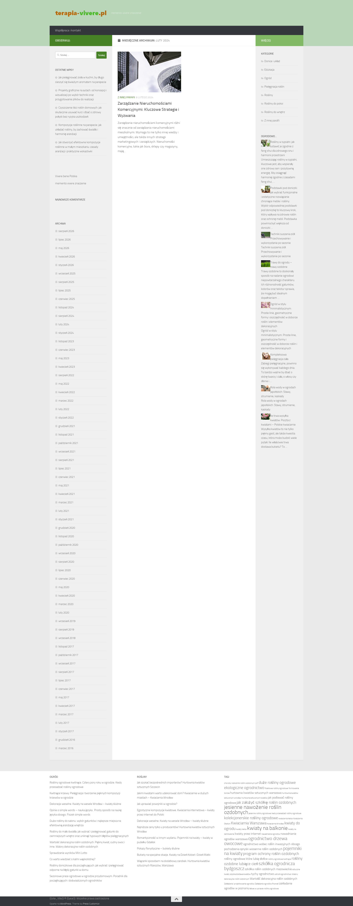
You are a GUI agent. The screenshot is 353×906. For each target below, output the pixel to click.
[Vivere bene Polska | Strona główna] (81, 12)
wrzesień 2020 (66, 553)
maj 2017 (63, 697)
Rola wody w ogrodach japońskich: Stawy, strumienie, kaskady (278, 392)
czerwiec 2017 (66, 689)
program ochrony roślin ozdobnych (271, 853)
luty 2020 (63, 612)
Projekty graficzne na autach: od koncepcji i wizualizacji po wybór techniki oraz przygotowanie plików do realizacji (81, 95)
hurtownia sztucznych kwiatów (255, 798)
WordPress (65, 903)
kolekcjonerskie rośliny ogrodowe (251, 818)
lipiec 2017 (64, 680)
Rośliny (268, 95)
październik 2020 (68, 544)
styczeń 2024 (66, 332)
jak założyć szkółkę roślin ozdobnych (266, 802)
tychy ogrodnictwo (262, 874)
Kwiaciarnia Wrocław (275, 824)
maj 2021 (63, 485)
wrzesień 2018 (66, 638)
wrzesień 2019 (66, 621)
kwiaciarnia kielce (286, 818)
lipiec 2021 (64, 468)
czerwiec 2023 (66, 349)
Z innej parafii (126, 97)
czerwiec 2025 (66, 299)
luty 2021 (63, 511)
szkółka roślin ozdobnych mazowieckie (268, 869)
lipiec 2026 (64, 239)
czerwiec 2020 (66, 578)
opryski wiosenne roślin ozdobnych (261, 849)
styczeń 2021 (66, 519)
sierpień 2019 (66, 629)
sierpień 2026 (66, 231)
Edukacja (269, 69)
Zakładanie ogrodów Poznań (267, 884)
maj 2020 (63, 587)
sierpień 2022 (66, 375)
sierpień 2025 (66, 282)
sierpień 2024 (66, 316)
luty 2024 (63, 324)
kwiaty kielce (241, 829)
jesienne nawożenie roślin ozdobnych (252, 810)
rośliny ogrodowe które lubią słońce (246, 858)
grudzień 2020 (66, 527)
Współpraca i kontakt (68, 30)
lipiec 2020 (64, 570)
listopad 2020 (66, 536)
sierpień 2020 (66, 561)
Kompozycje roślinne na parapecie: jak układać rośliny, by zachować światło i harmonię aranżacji (78, 129)
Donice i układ (272, 61)
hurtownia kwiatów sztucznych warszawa (255, 793)
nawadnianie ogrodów (270, 834)
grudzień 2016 (66, 739)
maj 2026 (63, 248)
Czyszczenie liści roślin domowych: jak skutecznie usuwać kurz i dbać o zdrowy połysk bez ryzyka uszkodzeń (78, 112)
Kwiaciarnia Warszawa (248, 823)
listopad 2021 (66, 434)
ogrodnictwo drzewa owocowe (255, 841)
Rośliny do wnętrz (274, 112)
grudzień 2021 (66, 426)
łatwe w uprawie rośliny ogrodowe (264, 888)
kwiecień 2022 (66, 392)
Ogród (268, 78)
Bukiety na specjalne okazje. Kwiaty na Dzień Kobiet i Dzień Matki (173, 854)
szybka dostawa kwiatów (240, 874)
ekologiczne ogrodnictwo (244, 787)
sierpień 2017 (66, 672)
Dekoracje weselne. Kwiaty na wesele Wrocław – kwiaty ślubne (85, 804)
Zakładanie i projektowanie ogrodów (239, 884)
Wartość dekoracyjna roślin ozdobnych (273, 878)
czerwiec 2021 (66, 477)
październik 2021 (68, 443)
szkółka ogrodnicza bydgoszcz (259, 866)
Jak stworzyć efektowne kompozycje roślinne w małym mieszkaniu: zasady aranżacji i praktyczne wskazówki (77, 147)
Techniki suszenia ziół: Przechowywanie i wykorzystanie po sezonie (278, 238)
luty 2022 (63, 409)
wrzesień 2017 (66, 663)
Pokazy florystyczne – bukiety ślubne (158, 848)
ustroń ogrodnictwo (282, 874)
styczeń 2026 (66, 265)
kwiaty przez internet (248, 833)
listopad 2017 (66, 646)
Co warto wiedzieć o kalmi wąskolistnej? (72, 859)
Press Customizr (91, 903)
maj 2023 (63, 358)
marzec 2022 (65, 400)
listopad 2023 (66, 341)
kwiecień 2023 (66, 366)
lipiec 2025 (64, 290)
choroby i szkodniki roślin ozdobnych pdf (241, 783)
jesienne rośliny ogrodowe (260, 813)
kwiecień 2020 (66, 595)
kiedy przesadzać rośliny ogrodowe (286, 813)
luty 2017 (63, 722)
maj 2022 (63, 383)
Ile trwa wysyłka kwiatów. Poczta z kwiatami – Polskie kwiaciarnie (278, 420)
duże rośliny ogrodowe (277, 782)
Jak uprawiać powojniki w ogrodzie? (157, 804)
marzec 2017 (65, 714)
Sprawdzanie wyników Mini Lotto (68, 853)
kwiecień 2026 (66, 256)
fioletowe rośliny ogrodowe (276, 788)
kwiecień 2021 (66, 494)
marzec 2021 (65, 502)
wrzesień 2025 (66, 273)
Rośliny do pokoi (273, 103)
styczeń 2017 (66, 731)
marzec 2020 (65, 604)
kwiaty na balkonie (267, 828)
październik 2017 (68, 655)
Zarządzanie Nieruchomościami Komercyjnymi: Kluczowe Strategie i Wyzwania (148, 109)
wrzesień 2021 (66, 451)
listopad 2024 (66, 307)
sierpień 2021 (66, 460)
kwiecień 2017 (66, 706)
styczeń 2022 (66, 417)
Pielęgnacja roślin (274, 86)
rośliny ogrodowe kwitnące (279, 859)
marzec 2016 (65, 748)
